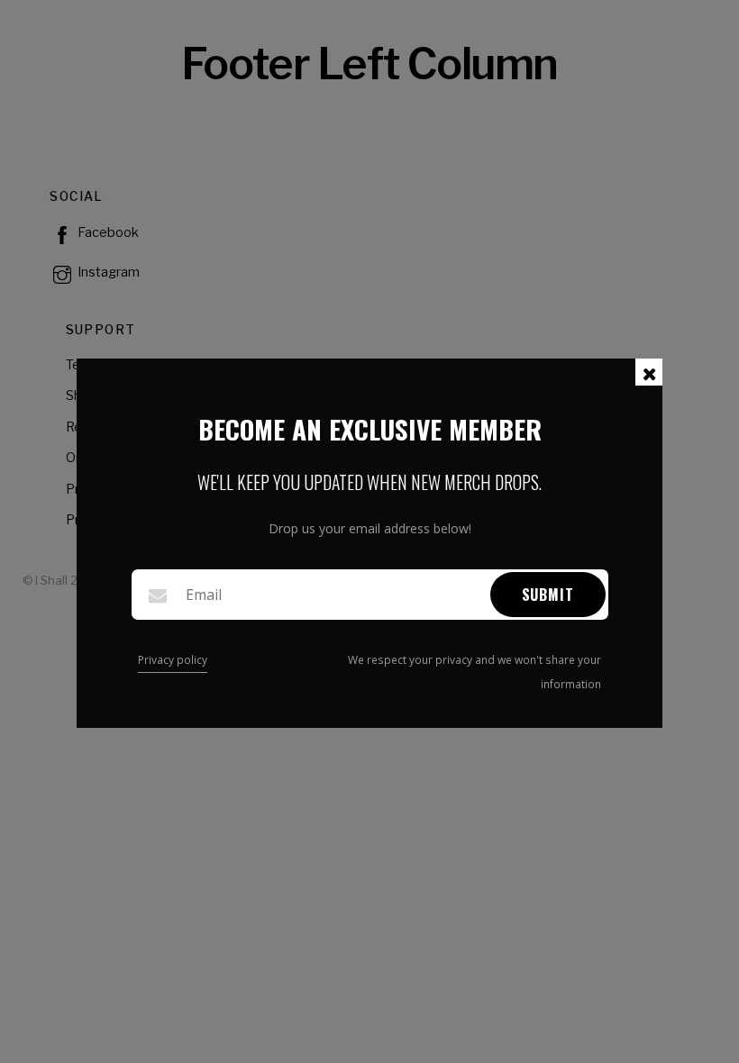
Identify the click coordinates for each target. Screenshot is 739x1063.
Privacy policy (172, 660)
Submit (548, 594)
